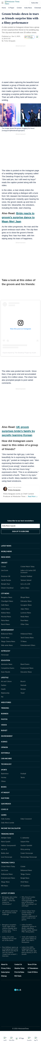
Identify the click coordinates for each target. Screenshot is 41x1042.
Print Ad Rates (19, 972)
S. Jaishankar (25, 838)
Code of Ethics (33, 972)
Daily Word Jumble (7, 823)
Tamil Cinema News (27, 638)
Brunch (23, 681)
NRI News (4, 886)
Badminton (5, 774)
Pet (2, 697)
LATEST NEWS (6, 546)
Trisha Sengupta (14, 490)
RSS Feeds (17, 976)
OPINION (4, 747)
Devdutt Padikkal (26, 576)
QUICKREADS (6, 804)
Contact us (18, 964)
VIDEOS (4, 725)
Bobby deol (5, 853)
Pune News (24, 620)
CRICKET (4, 563)
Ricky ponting (25, 849)
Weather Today (19, 968)
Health (3, 689)
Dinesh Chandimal (7, 588)
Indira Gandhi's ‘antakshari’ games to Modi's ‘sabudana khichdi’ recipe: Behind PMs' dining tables (29, 928)
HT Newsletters (33, 968)
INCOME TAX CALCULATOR (10, 828)
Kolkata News (5, 613)
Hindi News (24, 882)
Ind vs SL (4, 849)
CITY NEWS (5, 593)
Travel (22, 693)
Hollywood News (26, 634)
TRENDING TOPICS (8, 863)
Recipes (23, 689)
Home (4, 8)
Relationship (5, 693)
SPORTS (4, 770)
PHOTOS (4, 719)
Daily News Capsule (8, 526)
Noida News (25, 616)
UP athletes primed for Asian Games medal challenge (10, 912)
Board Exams (25, 664)
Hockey (3, 777)
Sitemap (4, 976)
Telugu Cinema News (8, 641)
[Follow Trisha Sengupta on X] (18, 41)
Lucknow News (26, 613)
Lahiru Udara (25, 588)
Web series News (7, 645)
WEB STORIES (6, 702)
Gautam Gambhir (26, 845)
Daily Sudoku (5, 819)
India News (28, 8)
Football (23, 774)
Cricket (19, 8)
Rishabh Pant (5, 584)
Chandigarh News (7, 601)
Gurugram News (26, 605)
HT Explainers (25, 886)
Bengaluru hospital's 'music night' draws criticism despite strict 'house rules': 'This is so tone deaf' (9, 928)
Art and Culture (6, 681)
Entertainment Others (28, 645)
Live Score (4, 570)
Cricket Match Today (27, 566)
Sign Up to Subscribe (20, 531)
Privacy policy (6, 968)
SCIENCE (4, 742)
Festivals (23, 685)
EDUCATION (5, 660)
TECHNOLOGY (6, 764)
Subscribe (34, 3)
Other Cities (25, 624)
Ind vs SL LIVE (25, 584)
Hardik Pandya (6, 580)
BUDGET (4, 730)
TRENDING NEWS (7, 834)
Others (3, 781)
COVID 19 (4, 809)
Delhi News (5, 605)
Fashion (3, 685)
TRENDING (5, 708)
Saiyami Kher (25, 842)
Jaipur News (25, 609)
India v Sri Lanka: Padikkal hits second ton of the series (9, 938)
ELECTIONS (5, 798)
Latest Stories (8, 893)
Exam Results (5, 672)
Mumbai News (6, 616)
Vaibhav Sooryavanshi (8, 845)
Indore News (5, 609)
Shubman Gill (5, 576)
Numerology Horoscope (29, 857)
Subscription (5, 972)
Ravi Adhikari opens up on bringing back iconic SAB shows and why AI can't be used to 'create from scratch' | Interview (10, 951)
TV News (24, 641)
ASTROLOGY (5, 651)
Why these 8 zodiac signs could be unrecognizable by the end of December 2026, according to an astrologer (29, 901)
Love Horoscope (6, 857)
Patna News (5, 620)
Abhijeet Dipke (6, 838)
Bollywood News (6, 634)
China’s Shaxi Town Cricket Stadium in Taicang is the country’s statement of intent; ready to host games (29, 915)
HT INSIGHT (5, 792)
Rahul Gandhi (5, 842)
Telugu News (5, 882)
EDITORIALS (5, 753)
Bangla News (25, 878)
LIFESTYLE (4, 677)
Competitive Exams (7, 668)
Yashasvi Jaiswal (26, 580)
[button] (2, 2)
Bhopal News (25, 597)
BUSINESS (4, 714)
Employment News (27, 668)
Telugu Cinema (25, 874)
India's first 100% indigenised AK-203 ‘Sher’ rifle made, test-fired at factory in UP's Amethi (29, 950)
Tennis (23, 777)
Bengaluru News (6, 597)
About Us (4, 964)
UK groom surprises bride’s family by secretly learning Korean (18, 431)
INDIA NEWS (5, 557)
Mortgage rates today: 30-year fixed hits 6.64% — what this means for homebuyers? (9, 900)
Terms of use (32, 964)
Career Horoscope (27, 853)
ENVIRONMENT (6, 736)
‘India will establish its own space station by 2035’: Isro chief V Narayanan (29, 939)
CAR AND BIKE (6, 758)
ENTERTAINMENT (7, 630)
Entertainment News (8, 878)
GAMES (3, 815)
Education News (26, 672)
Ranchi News (5, 624)
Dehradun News (26, 601)
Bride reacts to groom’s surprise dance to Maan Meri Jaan (18, 217)
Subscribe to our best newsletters (20, 521)
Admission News (6, 664)
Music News (5, 638)
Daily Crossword (26, 819)
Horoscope (5, 655)
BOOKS (3, 787)
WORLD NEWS (6, 551)
